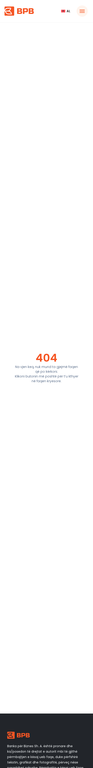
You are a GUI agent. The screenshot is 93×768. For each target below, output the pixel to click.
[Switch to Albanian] (65, 11)
